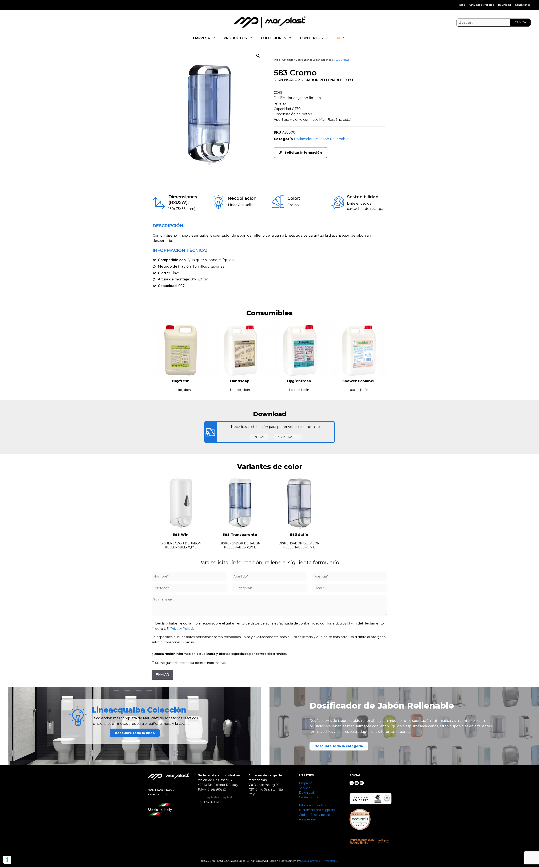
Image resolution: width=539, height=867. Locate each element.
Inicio (277, 59)
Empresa (305, 783)
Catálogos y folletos (481, 4)
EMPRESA (201, 38)
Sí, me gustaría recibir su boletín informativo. (190, 663)
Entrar (258, 437)
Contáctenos (523, 4)
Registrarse (287, 437)
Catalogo (287, 59)
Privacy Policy (181, 629)
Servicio (304, 788)
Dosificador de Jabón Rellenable (314, 59)
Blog (462, 4)
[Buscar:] (493, 23)
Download (504, 4)
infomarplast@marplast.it (216, 797)
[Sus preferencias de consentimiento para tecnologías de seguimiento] (7, 860)
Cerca (520, 22)
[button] (258, 56)
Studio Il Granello (310, 860)
